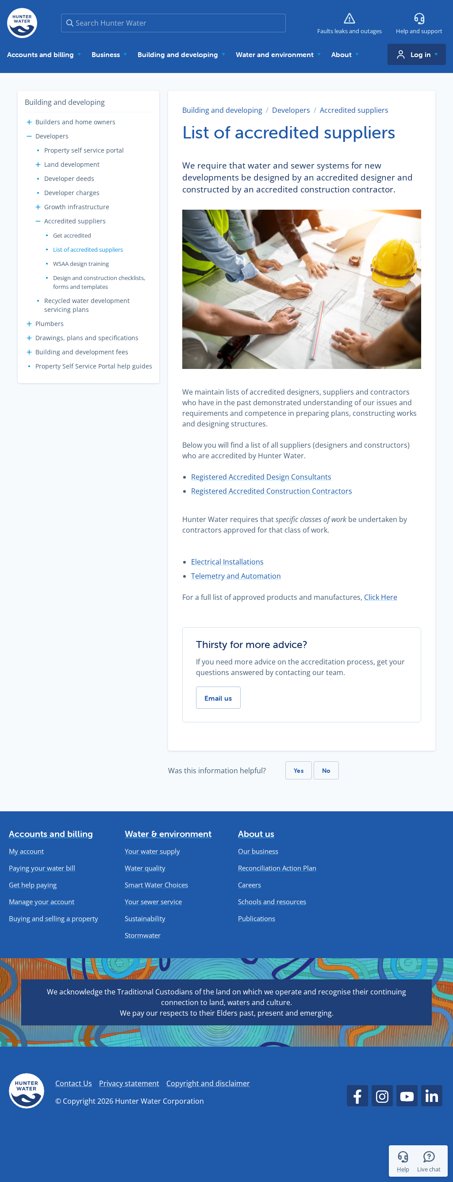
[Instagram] (382, 1095)
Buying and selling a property (53, 918)
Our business (258, 851)
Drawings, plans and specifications (86, 338)
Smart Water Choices (156, 885)
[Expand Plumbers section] (29, 323)
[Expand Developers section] (29, 136)
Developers (52, 136)
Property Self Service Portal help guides (93, 366)
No (326, 771)
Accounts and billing (51, 833)
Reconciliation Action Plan (277, 868)
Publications (256, 918)
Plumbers (49, 323)
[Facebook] (357, 1095)
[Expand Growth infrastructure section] (38, 207)
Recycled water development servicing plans (87, 305)
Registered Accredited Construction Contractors (271, 491)
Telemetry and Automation (236, 576)
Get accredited (72, 235)
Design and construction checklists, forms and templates (99, 282)
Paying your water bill (42, 868)
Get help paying (33, 885)
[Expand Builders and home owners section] (29, 122)
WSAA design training (81, 264)
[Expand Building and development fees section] (29, 352)
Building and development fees (81, 352)
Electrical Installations (227, 562)
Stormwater (143, 935)
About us (256, 833)
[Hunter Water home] (26, 1092)
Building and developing (65, 102)
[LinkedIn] (431, 1095)
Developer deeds (69, 178)
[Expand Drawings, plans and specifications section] (29, 338)
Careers (249, 885)
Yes (298, 771)
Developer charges (72, 192)
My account (26, 851)
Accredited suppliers (75, 221)
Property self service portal (84, 150)
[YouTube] (407, 1095)
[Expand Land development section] (38, 164)
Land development (72, 164)
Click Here (380, 597)
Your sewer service (153, 901)
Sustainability (145, 918)
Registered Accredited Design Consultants (261, 477)
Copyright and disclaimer (208, 1083)
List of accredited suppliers (88, 249)
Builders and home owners (75, 122)
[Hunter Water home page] (22, 23)
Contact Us (73, 1083)
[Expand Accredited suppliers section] (38, 221)
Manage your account (41, 901)
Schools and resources (272, 901)
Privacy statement (129, 1083)
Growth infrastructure (76, 207)
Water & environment (168, 833)
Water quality (145, 868)
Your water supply (152, 851)
